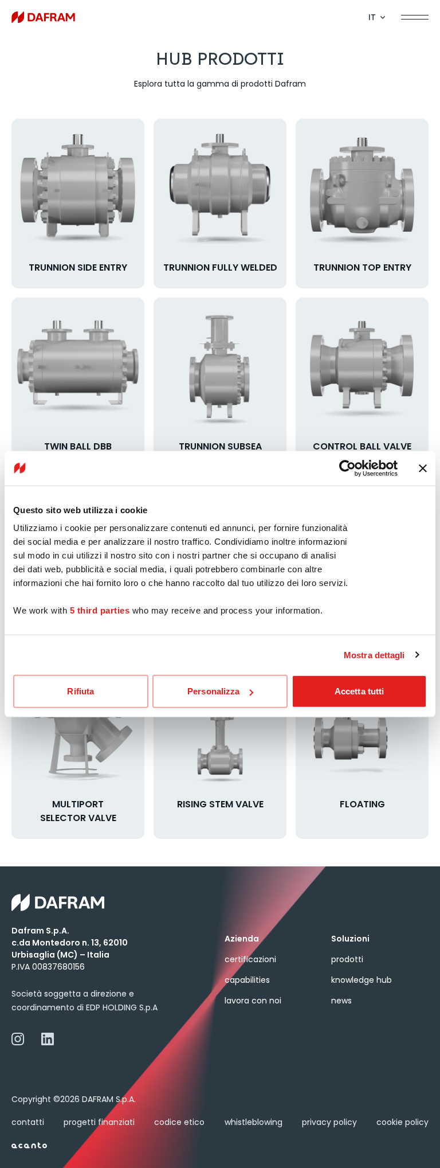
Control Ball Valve (362, 446)
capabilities (247, 980)
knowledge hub (361, 980)
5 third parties (100, 610)
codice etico (179, 1122)
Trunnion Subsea (220, 446)
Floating (362, 804)
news (341, 1000)
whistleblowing (253, 1122)
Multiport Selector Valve (78, 811)
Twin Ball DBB (78, 446)
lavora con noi (253, 1000)
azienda (242, 938)
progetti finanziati (99, 1122)
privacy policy (329, 1122)
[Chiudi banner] (423, 468)
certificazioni (250, 959)
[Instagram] (17, 1039)
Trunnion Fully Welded (220, 267)
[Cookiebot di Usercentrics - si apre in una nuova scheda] (347, 467)
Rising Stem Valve (220, 804)
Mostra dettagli (374, 654)
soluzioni (350, 938)
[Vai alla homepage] (43, 17)
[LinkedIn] (47, 1039)
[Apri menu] (415, 17)
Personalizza (213, 691)
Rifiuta (80, 691)
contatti (27, 1122)
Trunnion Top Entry (362, 267)
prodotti (347, 959)
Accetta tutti (359, 691)
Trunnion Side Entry (78, 267)
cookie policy (402, 1122)
